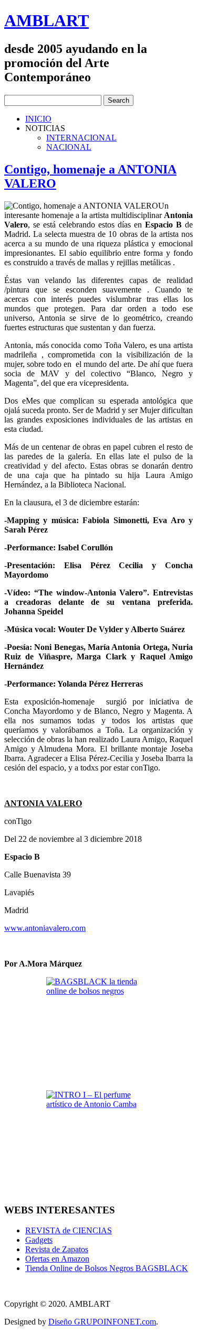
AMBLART (46, 20)
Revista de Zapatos (56, 1249)
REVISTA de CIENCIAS (68, 1230)
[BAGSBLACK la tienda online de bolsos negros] (98, 1029)
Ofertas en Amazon (57, 1258)
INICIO (38, 118)
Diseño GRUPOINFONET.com (102, 1321)
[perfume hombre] (98, 1142)
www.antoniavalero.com (45, 928)
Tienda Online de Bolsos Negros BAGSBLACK (106, 1268)
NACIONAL (68, 147)
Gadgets (39, 1239)
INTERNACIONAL (81, 137)
